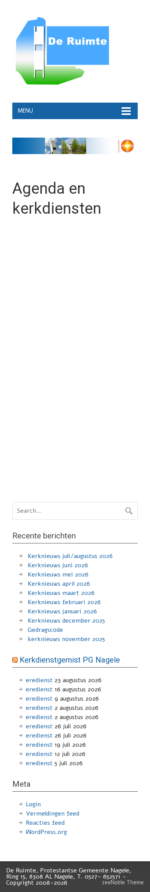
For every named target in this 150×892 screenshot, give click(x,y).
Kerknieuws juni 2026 (58, 565)
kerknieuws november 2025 (66, 639)
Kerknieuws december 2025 (66, 620)
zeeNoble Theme (123, 882)
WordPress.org (46, 832)
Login (33, 804)
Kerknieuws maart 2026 (61, 593)
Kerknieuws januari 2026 (62, 611)
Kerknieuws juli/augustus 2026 (70, 556)
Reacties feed (45, 823)
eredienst (39, 680)
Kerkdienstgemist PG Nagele (70, 659)
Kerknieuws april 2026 (59, 584)
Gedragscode (45, 630)
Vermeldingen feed (52, 813)
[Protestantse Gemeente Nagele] (70, 87)
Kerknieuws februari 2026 (64, 602)
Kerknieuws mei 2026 (58, 574)
